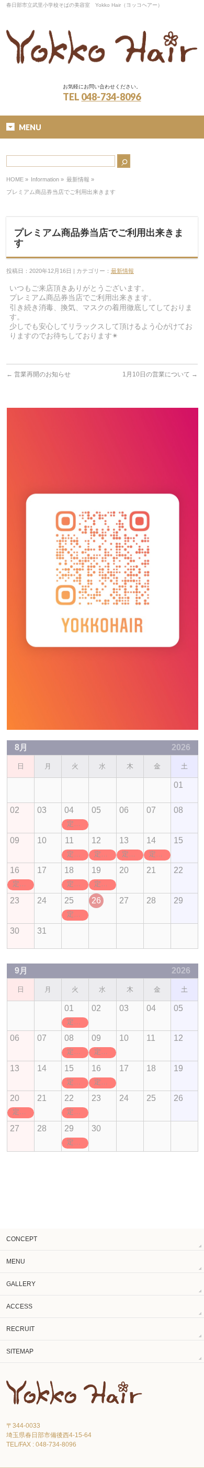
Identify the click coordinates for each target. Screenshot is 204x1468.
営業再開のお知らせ (38, 374)
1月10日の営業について (160, 374)
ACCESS (19, 1306)
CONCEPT (21, 1239)
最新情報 (77, 179)
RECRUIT (20, 1329)
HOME (15, 179)
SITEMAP (19, 1351)
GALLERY (21, 1284)
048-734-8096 (111, 96)
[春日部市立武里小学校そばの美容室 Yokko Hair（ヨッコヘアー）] (102, 65)
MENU (15, 1261)
